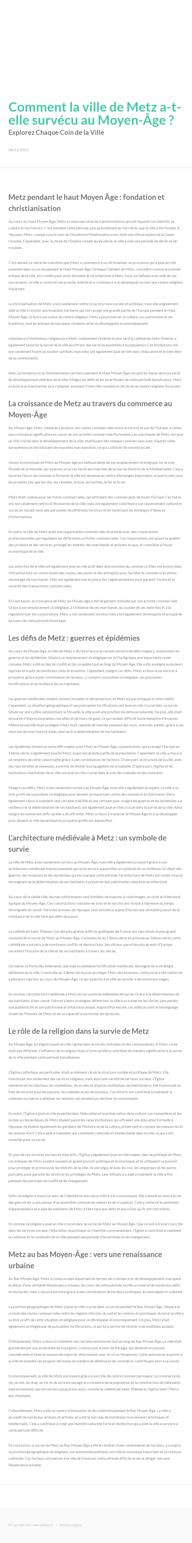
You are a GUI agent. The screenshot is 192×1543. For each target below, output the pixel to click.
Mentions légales (71, 1525)
